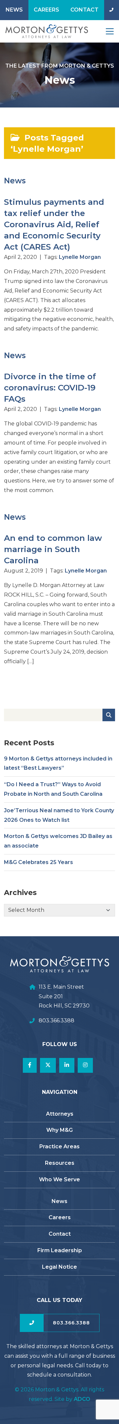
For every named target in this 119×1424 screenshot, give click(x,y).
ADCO (82, 1399)
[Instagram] (85, 1065)
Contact (84, 10)
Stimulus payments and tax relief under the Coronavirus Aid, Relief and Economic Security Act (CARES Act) (54, 224)
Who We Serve (59, 1179)
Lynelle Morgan (80, 257)
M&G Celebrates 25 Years (38, 862)
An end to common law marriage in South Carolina (53, 549)
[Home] (44, 31)
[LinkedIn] (66, 1065)
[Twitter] (48, 1065)
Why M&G (59, 1130)
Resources (59, 1163)
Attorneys (59, 1114)
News (14, 10)
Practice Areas (59, 1146)
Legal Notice (59, 1267)
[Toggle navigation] (109, 31)
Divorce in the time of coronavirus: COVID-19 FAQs (50, 387)
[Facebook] (30, 1065)
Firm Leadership (59, 1250)
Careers (46, 10)
